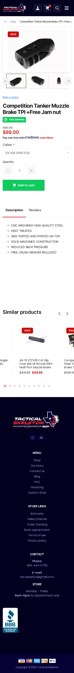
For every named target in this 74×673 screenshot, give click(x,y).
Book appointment (37, 530)
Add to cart (26, 185)
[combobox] (37, 152)
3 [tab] (14, 386)
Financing (37, 487)
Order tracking (37, 524)
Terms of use (37, 535)
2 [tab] (10, 386)
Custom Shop (37, 493)
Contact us (37, 471)
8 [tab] (39, 386)
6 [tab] (29, 386)
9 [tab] (43, 386)
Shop (13, 21)
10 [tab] (48, 386)
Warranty (37, 514)
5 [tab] (24, 386)
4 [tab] (19, 386)
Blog (37, 476)
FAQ (37, 482)
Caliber (8, 144)
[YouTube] (41, 437)
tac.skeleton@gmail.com (37, 577)
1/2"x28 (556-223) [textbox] (17, 153)
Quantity (8, 162)
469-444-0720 (37, 565)
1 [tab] (5, 386)
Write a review (10, 97)
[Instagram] (32, 437)
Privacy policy (37, 541)
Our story (37, 466)
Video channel (37, 519)
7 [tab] (34, 386)
